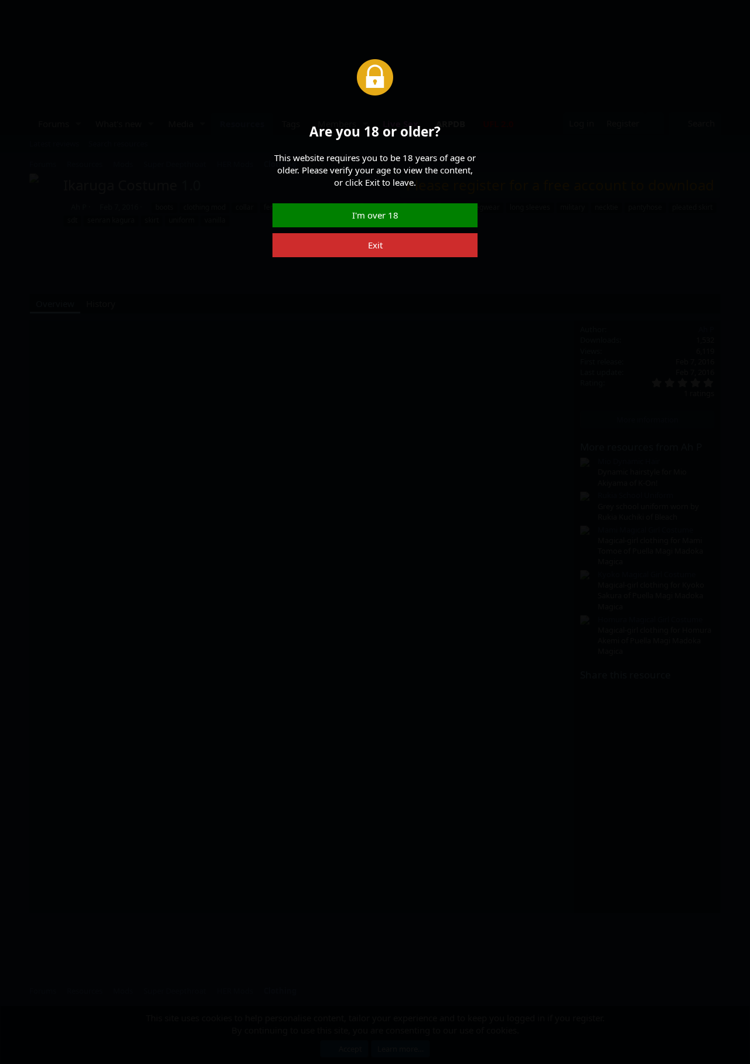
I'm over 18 (375, 215)
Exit (375, 245)
